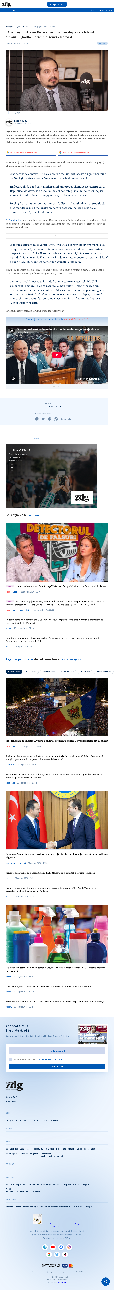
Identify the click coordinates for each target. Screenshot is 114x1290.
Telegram (45, 1247)
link (12, 467)
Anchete (9, 1191)
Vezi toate (34, 515)
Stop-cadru (37, 1191)
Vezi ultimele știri (70, 659)
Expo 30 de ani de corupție (76, 1184)
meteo (85, 672)
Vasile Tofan (103, 672)
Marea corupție (30, 1206)
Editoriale (61, 1149)
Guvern (14, 672)
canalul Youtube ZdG (76, 319)
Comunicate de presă (16, 863)
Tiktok (65, 1254)
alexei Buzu (55, 407)
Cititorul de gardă (29, 1153)
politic (52, 1156)
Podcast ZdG (37, 1149)
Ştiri (18, 27)
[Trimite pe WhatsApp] (56, 419)
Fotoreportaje (44, 1184)
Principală (10, 27)
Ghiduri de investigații (83, 1206)
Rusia (31, 672)
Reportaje (21, 1184)
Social (9, 628)
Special (10, 1177)
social (60, 1156)
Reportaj (19, 1191)
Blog (8, 1141)
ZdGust (10, 1164)
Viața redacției (75, 1149)
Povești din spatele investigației (55, 1206)
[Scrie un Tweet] (43, 419)
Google (49, 1254)
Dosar (18, 1206)
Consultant (45, 1153)
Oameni (31, 1184)
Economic (10, 765)
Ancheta (9, 1206)
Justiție (9, 1120)
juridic (43, 1156)
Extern (46, 1120)
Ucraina (49, 672)
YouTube (53, 1247)
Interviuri (57, 1184)
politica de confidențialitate (52, 1059)
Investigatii (12, 1199)
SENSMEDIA (62, 1282)
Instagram (69, 1247)
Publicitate (11, 1101)
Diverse (54, 1120)
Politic (26, 27)
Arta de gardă (12, 1153)
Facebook (61, 1247)
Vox (28, 1191)
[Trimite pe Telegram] (50, 419)
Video (16, 592)
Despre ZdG (11, 1097)
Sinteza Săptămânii (22, 610)
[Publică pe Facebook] (37, 419)
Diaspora (50, 1149)
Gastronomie (90, 1149)
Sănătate (24, 1149)
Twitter (57, 1254)
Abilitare (10, 1184)
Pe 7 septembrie (14, 220)
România (67, 672)
